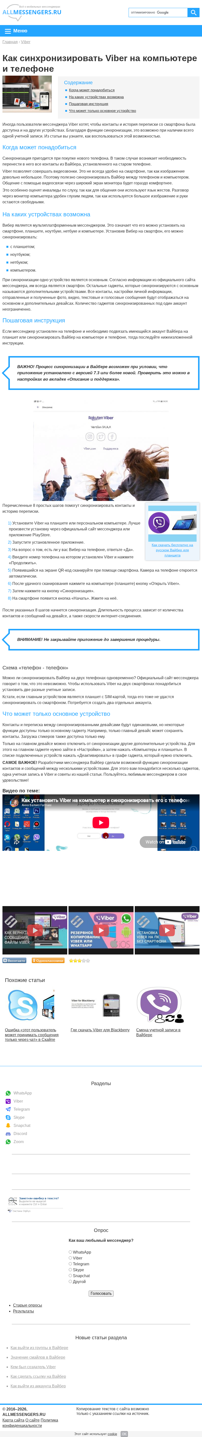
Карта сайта (13, 1420)
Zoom (19, 1142)
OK (124, 1434)
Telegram (22, 1109)
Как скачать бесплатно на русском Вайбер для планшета (172, 550)
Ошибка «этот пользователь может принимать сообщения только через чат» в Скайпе (32, 1034)
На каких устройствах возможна (96, 97)
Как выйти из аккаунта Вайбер (38, 1386)
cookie (112, 1434)
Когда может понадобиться (92, 90)
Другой (79, 1282)
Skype (19, 1117)
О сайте (32, 1420)
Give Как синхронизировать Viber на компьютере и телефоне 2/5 (75, 960)
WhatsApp (23, 1093)
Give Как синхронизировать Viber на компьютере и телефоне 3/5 (80, 960)
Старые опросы (27, 1305)
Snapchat (22, 1125)
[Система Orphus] (35, 1213)
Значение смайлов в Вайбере (38, 1357)
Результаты (23, 1311)
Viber (18, 1101)
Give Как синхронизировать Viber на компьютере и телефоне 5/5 (88, 960)
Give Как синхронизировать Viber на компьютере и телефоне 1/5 (71, 960)
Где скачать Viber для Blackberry (100, 1030)
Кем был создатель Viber (33, 1367)
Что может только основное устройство (102, 111)
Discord (20, 1134)
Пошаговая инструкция (88, 104)
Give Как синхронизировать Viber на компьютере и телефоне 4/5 (84, 960)
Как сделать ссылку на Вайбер (38, 1376)
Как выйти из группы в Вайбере (39, 1348)
